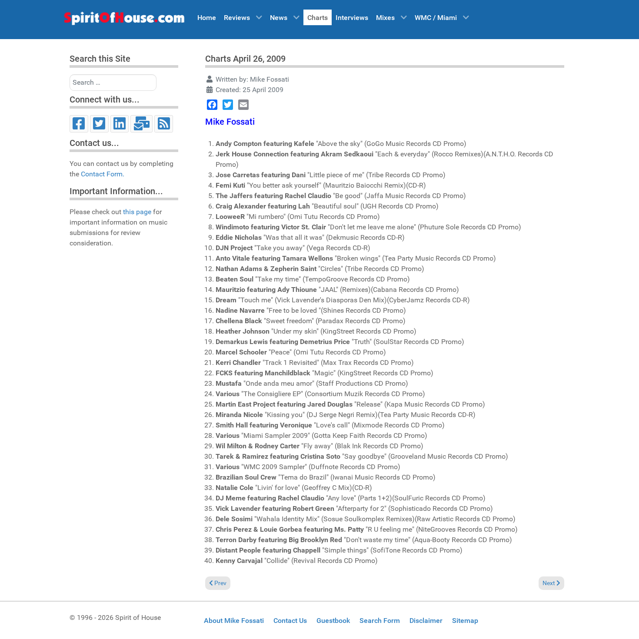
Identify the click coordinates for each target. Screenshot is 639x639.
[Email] (141, 123)
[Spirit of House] (124, 20)
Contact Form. (102, 174)
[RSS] (163, 123)
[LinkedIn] (119, 123)
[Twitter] (99, 123)
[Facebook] (79, 123)
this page (137, 212)
